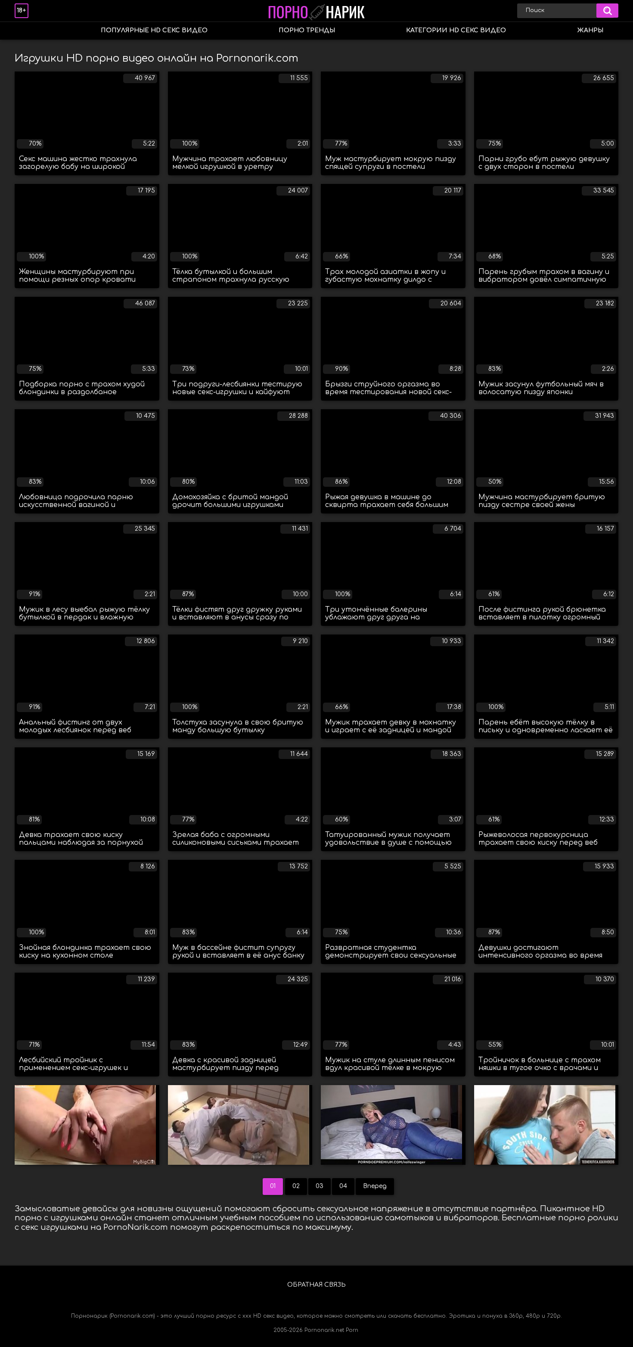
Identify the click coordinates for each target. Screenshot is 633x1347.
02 (296, 1186)
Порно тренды (307, 30)
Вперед (375, 1186)
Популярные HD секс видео (154, 30)
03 (319, 1186)
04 (343, 1186)
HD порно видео (30, 31)
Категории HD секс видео (456, 30)
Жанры (590, 30)
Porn (352, 1330)
